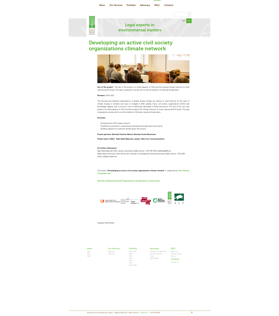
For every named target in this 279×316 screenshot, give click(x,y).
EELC (157, 5)
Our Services (115, 5)
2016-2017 (132, 251)
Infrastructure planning (158, 251)
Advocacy (145, 5)
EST (184, 21)
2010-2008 (133, 265)
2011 (88, 254)
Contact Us (175, 262)
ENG (189, 21)
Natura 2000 (154, 258)
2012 (88, 256)
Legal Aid (111, 251)
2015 (130, 254)
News (102, 5)
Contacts (168, 5)
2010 (88, 251)
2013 (130, 258)
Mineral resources (156, 254)
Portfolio (131, 5)
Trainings (111, 254)
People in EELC (176, 254)
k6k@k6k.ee (144, 312)
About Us (174, 251)
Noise (152, 256)
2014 (130, 256)
